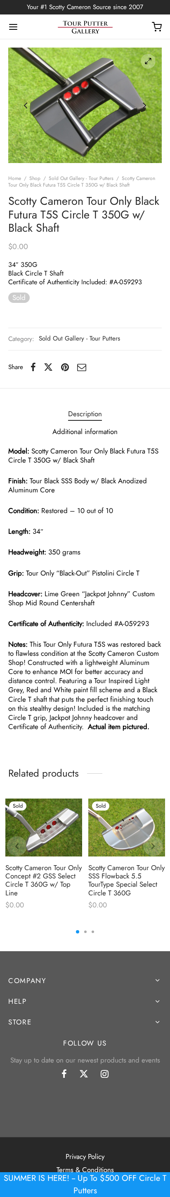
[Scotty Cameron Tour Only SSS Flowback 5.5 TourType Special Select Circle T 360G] (126, 827)
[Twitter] (83, 1074)
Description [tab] (85, 414)
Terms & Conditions (85, 1170)
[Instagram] (105, 1074)
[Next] (153, 846)
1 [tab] (77, 931)
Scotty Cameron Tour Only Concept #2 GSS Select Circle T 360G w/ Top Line (43, 879)
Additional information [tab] (85, 432)
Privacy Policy (85, 1156)
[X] (48, 367)
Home (14, 178)
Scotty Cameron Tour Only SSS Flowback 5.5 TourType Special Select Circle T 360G (126, 879)
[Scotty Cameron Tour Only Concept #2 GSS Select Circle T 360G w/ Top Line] (43, 827)
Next (144, 105)
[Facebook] (33, 367)
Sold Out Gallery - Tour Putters (81, 178)
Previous (25, 105)
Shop (34, 178)
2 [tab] (85, 932)
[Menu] (13, 26)
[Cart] (157, 27)
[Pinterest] (65, 367)
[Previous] (17, 846)
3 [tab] (93, 932)
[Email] (81, 367)
